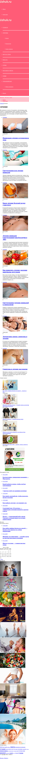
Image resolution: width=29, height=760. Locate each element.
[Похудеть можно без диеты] (12, 682)
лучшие (2, 749)
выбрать (8, 747)
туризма (20, 753)
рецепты (7, 753)
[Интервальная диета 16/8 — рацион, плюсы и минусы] (10, 443)
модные (16, 749)
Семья (4, 76)
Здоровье (5, 32)
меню (7, 749)
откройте (24, 749)
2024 (1, 747)
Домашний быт (7, 81)
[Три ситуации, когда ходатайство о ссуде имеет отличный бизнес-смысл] (10, 575)
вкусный (5, 747)
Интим (7, 38)
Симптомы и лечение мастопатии (15, 369)
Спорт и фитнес (9, 49)
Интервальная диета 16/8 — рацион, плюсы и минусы (15, 444)
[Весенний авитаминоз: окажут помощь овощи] (12, 606)
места (9, 749)
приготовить (4, 751)
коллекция (22, 747)
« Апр (1, 559)
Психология (8, 43)
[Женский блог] (5, 2)
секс (14, 753)
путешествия (22, 751)
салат (11, 753)
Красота (5, 59)
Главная (2, 103)
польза (28, 749)
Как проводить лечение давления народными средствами (15, 271)
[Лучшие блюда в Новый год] (12, 667)
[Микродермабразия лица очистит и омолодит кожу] (12, 743)
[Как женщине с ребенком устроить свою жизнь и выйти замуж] (12, 713)
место (13, 749)
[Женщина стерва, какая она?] (12, 621)
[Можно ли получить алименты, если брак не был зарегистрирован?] (10, 430)
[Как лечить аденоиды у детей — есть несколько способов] (12, 652)
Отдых (5, 65)
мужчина (20, 749)
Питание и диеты (8, 70)
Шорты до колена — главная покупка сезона (13, 419)
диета (12, 747)
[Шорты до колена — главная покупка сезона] (10, 418)
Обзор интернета (9, 86)
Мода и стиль (7, 54)
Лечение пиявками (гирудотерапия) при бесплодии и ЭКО (15, 237)
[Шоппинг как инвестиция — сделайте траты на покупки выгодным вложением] (10, 403)
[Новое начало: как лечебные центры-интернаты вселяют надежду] (11, 591)
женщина (17, 747)
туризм (16, 753)
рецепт (3, 753)
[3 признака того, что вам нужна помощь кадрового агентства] (13, 637)
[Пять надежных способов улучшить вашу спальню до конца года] (13, 698)
